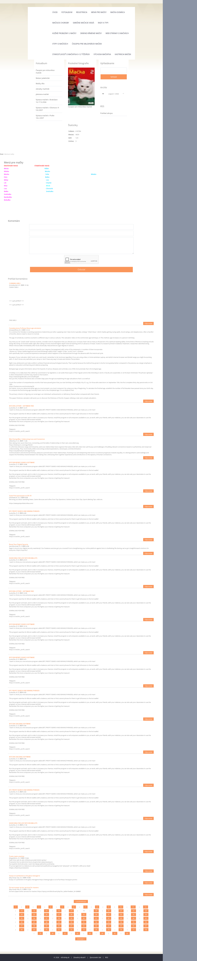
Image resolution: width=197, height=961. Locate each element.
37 (46, 918)
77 (133, 930)
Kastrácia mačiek (123, 54)
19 (96, 911)
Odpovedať (148, 323)
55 (133, 922)
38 (59, 918)
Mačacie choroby (60, 22)
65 (121, 926)
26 (46, 914)
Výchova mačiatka (102, 54)
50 (71, 922)
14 (34, 911)
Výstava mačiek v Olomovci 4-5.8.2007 (47, 108)
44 (133, 918)
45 (146, 918)
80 (52, 933)
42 (108, 918)
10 (121, 907)
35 (21, 918)
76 (121, 930)
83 (90, 933)
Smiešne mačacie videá (83, 22)
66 (133, 926)
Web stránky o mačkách (117, 33)
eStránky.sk (65, 957)
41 (96, 918)
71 (59, 930)
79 (40, 933)
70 (46, 930)
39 (71, 918)
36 (34, 918)
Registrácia (81, 12)
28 (71, 914)
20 (108, 911)
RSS (106, 957)
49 (59, 922)
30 (96, 914)
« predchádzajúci (80, 901)
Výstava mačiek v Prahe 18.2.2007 (45, 116)
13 (21, 911)
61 (71, 926)
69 (34, 930)
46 (21, 922)
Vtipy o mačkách (60, 44)
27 (59, 914)
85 (115, 933)
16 (59, 911)
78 (146, 930)
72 (71, 930)
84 (102, 933)
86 (127, 933)
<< (103, 94)
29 (84, 914)
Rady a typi (103, 22)
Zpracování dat (95, 957)
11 (133, 907)
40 (84, 918)
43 (121, 918)
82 (77, 933)
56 (146, 922)
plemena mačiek (42, 94)
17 (71, 911)
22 (133, 911)
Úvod (55, 12)
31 (108, 914)
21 (121, 911)
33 (133, 914)
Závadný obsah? (79, 957)
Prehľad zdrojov (106, 113)
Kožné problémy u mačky (64, 33)
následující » (81, 939)
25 (34, 914)
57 (21, 926)
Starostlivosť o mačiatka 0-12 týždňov (71, 54)
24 (21, 914)
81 (65, 933)
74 (96, 930)
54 (121, 922)
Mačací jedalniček (43, 78)
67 (146, 926)
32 (121, 914)
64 (108, 926)
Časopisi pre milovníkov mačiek (87, 44)
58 (34, 926)
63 (96, 926)
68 (21, 930)
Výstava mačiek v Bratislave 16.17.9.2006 (46, 100)
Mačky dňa (40, 83)
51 (84, 922)
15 (46, 911)
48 (46, 922)
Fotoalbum (66, 12)
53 (108, 922)
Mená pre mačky (98, 12)
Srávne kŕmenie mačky (91, 33)
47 (34, 922)
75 (108, 930)
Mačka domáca (117, 12)
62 (84, 926)
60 (59, 926)
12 (145, 907)
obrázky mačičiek (42, 89)
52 (96, 922)
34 (146, 914)
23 (146, 911)
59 (46, 926)
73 (84, 930)
